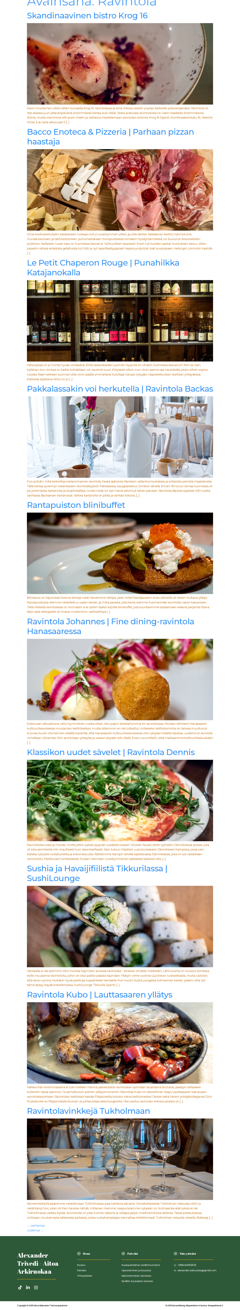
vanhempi (36, 1225)
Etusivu (97, 6)
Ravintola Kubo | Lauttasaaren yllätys (99, 995)
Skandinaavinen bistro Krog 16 (87, 16)
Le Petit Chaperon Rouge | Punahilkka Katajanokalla (103, 267)
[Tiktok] (20, 1287)
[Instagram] (36, 1287)
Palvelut (116, 6)
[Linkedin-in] (28, 1287)
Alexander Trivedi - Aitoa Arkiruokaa (38, 1263)
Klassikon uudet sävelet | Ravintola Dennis (111, 752)
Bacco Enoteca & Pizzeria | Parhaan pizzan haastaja (110, 137)
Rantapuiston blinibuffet (76, 505)
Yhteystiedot (138, 6)
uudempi (35, 1230)
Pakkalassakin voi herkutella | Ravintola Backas (120, 389)
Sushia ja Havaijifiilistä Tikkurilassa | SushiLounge (97, 873)
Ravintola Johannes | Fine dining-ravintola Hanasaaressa (110, 626)
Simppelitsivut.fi (194, 1305)
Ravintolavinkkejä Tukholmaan (88, 1111)
